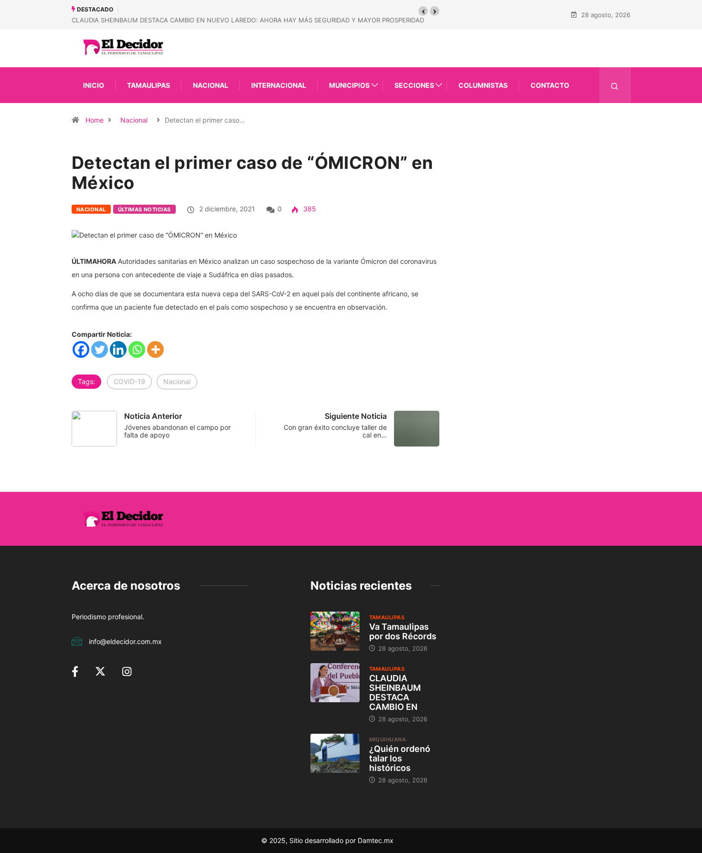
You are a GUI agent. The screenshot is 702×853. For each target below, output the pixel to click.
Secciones (414, 85)
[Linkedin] (118, 349)
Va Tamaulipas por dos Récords (402, 631)
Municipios (349, 85)
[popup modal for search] (614, 85)
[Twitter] (99, 349)
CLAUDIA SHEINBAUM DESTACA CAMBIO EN (395, 692)
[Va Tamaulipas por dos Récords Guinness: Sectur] (335, 631)
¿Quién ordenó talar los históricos (399, 758)
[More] (155, 349)
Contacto (550, 85)
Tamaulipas (148, 85)
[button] (423, 11)
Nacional (210, 85)
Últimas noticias (144, 209)
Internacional (278, 85)
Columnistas (483, 85)
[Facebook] (81, 349)
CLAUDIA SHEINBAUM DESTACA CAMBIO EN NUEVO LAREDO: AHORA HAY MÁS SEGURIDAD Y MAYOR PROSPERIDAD (248, 20)
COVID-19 (129, 381)
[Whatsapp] (136, 349)
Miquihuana (387, 739)
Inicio (93, 85)
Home (94, 120)
